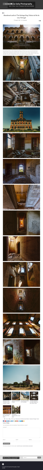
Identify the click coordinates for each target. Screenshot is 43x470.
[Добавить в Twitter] (7, 421)
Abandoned (18, 418)
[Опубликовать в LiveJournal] (13, 421)
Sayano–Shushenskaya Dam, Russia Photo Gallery (7, 415)
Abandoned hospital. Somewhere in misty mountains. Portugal (6, 402)
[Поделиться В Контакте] (8, 421)
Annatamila (25, 20)
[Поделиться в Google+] (5, 421)
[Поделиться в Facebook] (3, 421)
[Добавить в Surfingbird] (20, 421)
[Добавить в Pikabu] (15, 421)
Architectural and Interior (24, 418)
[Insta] (3, 464)
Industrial (31, 418)
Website (30, 439)
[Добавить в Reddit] (18, 421)
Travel (38, 418)
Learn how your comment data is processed (25, 445)
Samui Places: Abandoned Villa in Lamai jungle (16, 415)
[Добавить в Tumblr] (22, 421)
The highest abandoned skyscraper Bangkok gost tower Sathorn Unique (34, 402)
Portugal (34, 418)
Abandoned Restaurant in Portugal (16, 402)
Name (4, 439)
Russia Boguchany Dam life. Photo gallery (25, 402)
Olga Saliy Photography (21, 4)
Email (17, 439)
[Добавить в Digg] (10, 421)
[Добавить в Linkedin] (12, 421)
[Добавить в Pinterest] (17, 421)
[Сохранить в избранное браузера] (23, 421)
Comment (5, 427)
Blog (10, 418)
